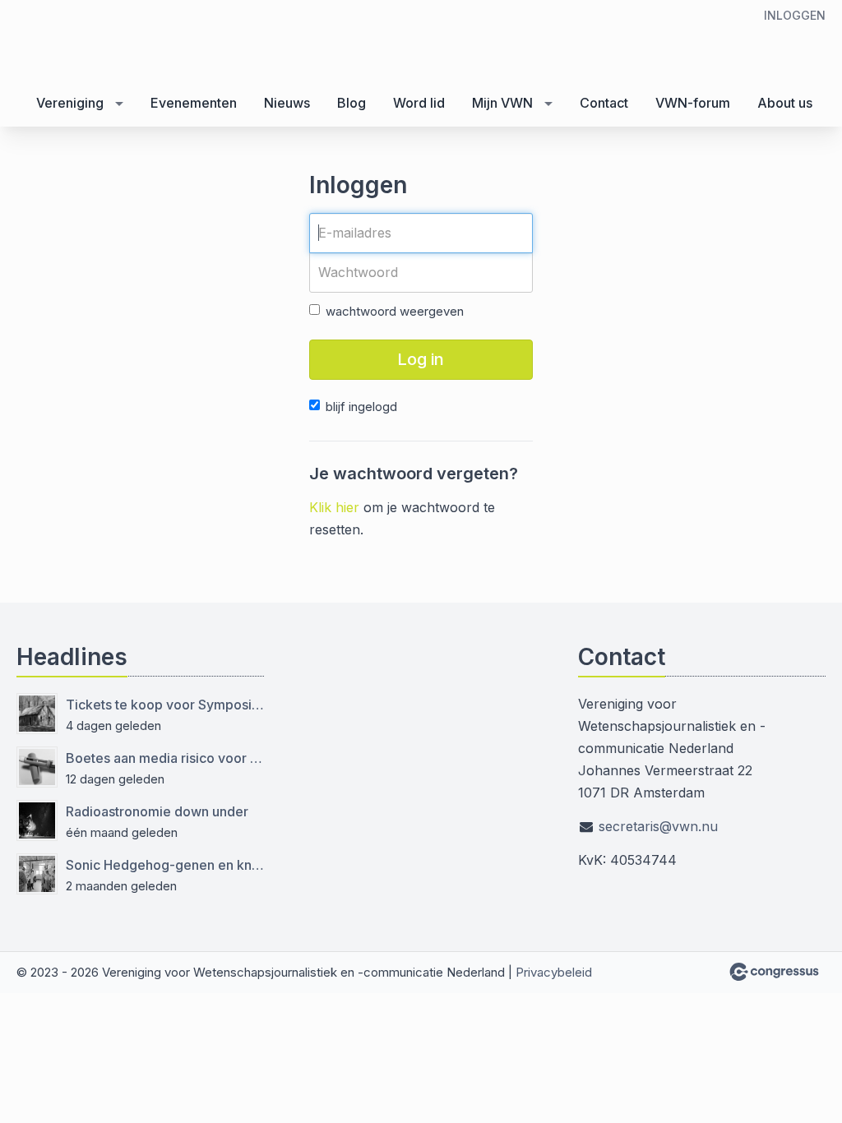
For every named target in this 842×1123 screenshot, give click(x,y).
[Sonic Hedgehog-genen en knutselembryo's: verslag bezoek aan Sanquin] (37, 873)
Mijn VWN (502, 103)
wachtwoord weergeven (395, 311)
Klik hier (334, 507)
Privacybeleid (554, 972)
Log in (420, 359)
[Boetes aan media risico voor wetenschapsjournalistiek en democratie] (37, 767)
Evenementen (193, 103)
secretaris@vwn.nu (658, 826)
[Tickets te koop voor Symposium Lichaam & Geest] (37, 713)
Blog (351, 103)
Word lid (419, 103)
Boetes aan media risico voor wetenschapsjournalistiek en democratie (165, 758)
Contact (604, 103)
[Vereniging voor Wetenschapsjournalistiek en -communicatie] (115, 41)
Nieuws (287, 103)
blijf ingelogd (361, 406)
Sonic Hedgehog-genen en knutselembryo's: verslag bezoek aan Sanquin (165, 865)
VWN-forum (692, 103)
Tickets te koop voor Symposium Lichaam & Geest (165, 704)
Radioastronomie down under (157, 811)
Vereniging (70, 103)
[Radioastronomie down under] (37, 820)
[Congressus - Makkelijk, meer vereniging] (774, 972)
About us (784, 103)
